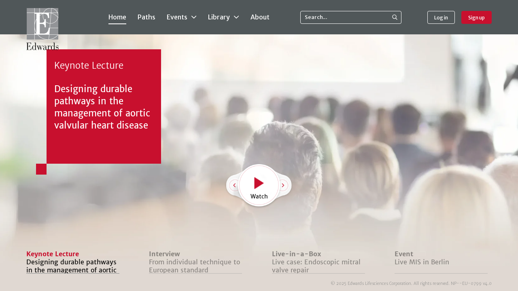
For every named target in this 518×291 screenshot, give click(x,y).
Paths (146, 17)
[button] (292, 186)
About (260, 17)
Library (219, 17)
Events (178, 17)
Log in (441, 18)
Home (117, 17)
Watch (259, 196)
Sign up (476, 18)
